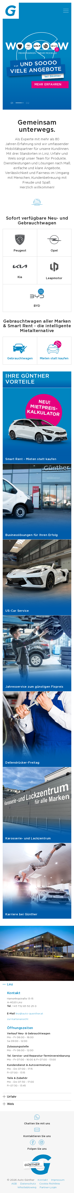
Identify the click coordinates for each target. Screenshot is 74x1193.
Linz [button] (10, 984)
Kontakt (43, 1180)
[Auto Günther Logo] (11, 11)
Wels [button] (10, 1104)
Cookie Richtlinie (49, 1184)
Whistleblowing (26, 1187)
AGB (14, 1184)
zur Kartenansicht (17, 1019)
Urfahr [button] (12, 1096)
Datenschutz (28, 1184)
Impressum (57, 1180)
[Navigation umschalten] (66, 10)
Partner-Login (48, 1187)
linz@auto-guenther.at (29, 1014)
